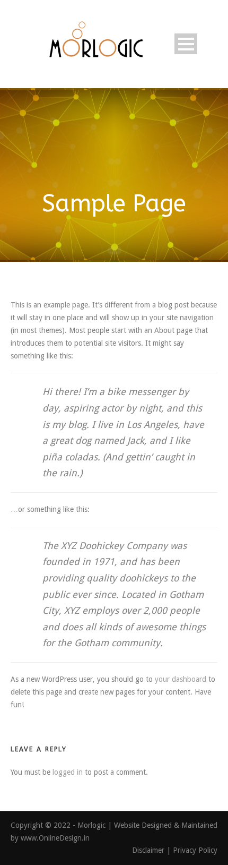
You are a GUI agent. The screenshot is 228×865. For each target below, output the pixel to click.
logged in (67, 772)
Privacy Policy (195, 850)
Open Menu (185, 43)
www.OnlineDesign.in (55, 838)
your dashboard (180, 679)
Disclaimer (149, 850)
